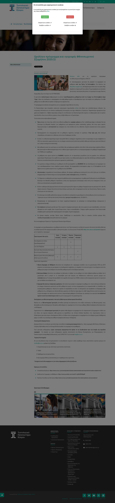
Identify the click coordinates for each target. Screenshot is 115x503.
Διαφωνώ (70, 17)
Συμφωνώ (45, 17)
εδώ (48, 11)
